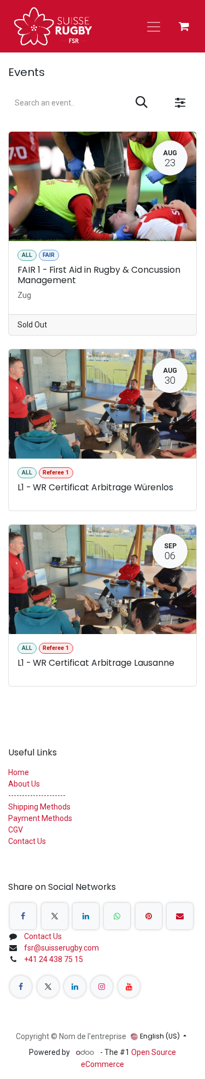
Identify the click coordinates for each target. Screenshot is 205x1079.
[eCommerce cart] (184, 26)
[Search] (141, 102)
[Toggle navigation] (153, 26)
